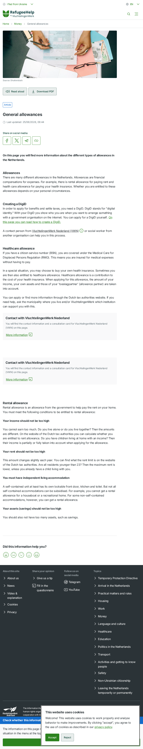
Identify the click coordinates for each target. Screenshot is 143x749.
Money (18, 23)
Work (101, 608)
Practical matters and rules (114, 593)
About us (12, 578)
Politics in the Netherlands (114, 646)
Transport (104, 654)
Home (6, 23)
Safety (102, 673)
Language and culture (111, 624)
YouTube (74, 589)
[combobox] (18, 4)
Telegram (74, 582)
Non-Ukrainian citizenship (114, 680)
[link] (18, 14)
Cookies (12, 604)
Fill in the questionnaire (45, 588)
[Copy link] (36, 140)
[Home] (18, 14)
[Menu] (136, 14)
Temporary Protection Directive (117, 578)
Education (104, 639)
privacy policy (103, 727)
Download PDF (45, 91)
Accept (52, 737)
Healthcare (105, 631)
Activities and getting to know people (116, 664)
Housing (103, 601)
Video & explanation (14, 596)
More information (17, 335)
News (10, 585)
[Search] (129, 14)
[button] (58, 231)
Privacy (12, 612)
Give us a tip (44, 578)
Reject (67, 737)
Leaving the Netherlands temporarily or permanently (115, 690)
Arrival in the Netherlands (114, 585)
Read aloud (17, 91)
